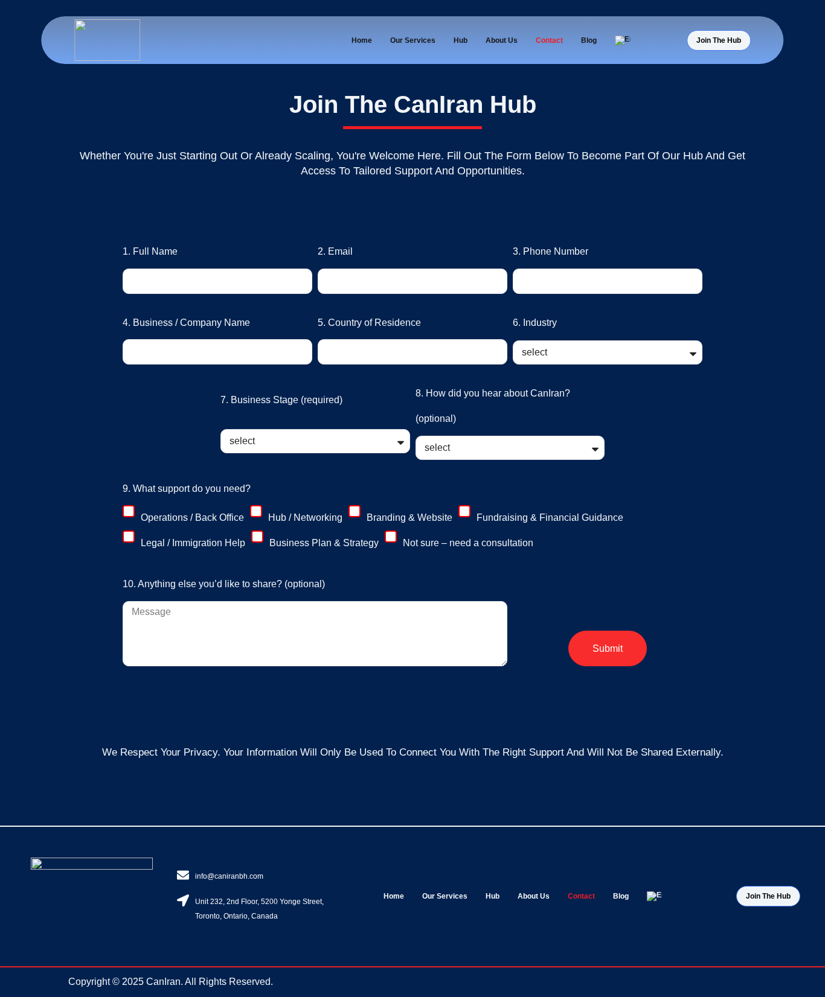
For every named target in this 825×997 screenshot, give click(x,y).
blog (589, 40)
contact (549, 40)
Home (362, 40)
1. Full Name (150, 251)
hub (460, 40)
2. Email (335, 251)
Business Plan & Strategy (324, 543)
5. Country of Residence (369, 322)
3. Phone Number (550, 251)
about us (502, 40)
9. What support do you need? (187, 488)
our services (412, 40)
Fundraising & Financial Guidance (550, 517)
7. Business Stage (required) (281, 400)
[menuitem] (622, 40)
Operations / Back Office (192, 517)
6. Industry (535, 322)
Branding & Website (409, 517)
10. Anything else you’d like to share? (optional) (224, 584)
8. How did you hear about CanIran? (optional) (493, 406)
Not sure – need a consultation (468, 543)
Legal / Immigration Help (193, 543)
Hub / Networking (305, 517)
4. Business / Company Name (186, 322)
